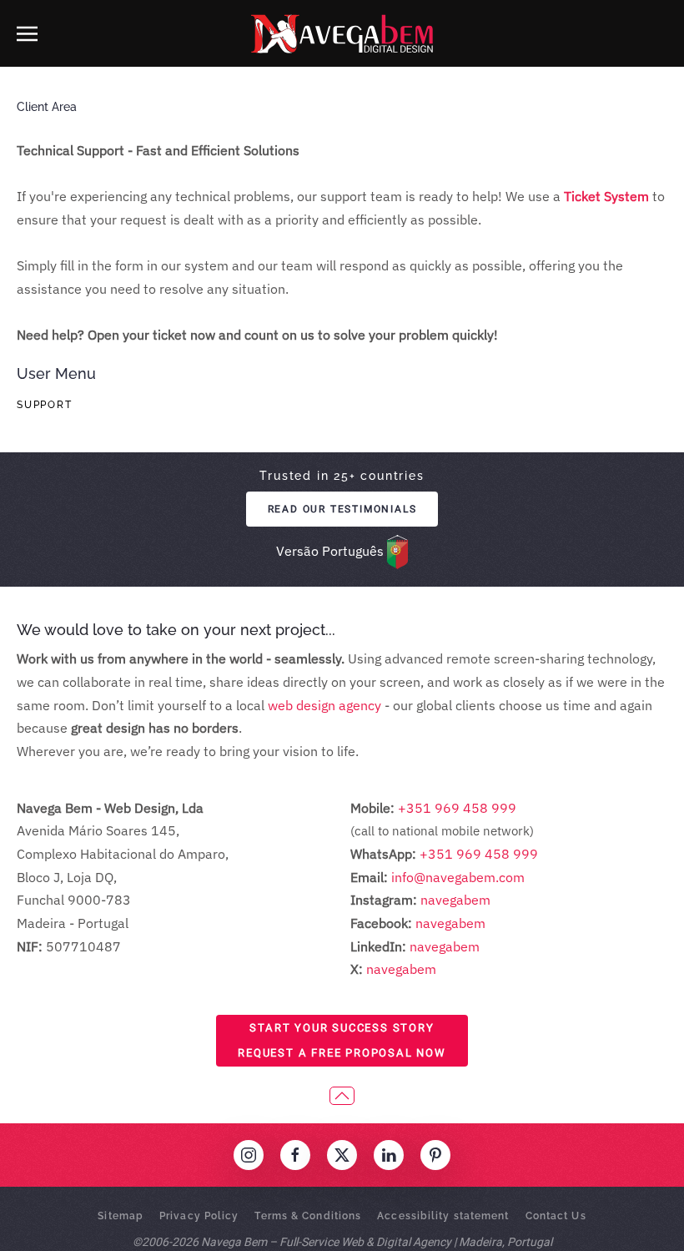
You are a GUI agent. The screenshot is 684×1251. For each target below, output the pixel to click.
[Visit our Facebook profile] (295, 1155)
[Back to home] (342, 33)
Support (45, 405)
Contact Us (556, 1216)
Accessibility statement (443, 1216)
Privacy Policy (199, 1216)
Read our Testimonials (342, 509)
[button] (27, 33)
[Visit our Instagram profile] (249, 1155)
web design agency (324, 705)
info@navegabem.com (458, 877)
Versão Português (330, 550)
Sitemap (120, 1216)
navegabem (455, 899)
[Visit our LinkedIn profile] (389, 1155)
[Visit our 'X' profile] (342, 1155)
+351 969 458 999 (455, 808)
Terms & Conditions (307, 1216)
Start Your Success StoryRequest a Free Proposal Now (342, 1040)
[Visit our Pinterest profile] (435, 1155)
